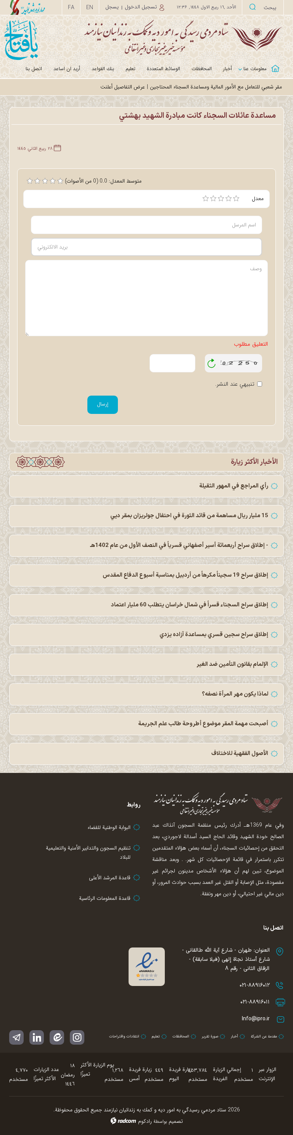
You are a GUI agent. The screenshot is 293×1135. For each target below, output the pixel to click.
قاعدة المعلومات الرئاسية (104, 898)
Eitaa (57, 1037)
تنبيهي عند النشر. (234, 384)
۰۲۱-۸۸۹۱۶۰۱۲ (255, 985)
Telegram (16, 1037)
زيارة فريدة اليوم (180, 1074)
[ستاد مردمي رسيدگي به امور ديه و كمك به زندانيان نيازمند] (146, 37)
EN (89, 7)
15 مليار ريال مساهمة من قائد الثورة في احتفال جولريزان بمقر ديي (189, 515)
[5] (236, 198)
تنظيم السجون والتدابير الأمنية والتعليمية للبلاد (88, 852)
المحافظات (180, 1036)
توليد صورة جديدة (212, 363)
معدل (258, 198)
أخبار (234, 1036)
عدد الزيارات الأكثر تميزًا (46, 1074)
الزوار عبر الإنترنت (267, 1074)
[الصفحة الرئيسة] (278, 64)
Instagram (77, 1037)
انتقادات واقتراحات (124, 1036)
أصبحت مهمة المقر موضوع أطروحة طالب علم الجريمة (203, 724)
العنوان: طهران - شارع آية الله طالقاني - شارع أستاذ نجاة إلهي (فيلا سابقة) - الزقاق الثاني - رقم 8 (226, 959)
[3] (220, 198)
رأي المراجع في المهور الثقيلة (233, 486)
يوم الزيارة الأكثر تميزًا (97, 1069)
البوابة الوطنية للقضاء (108, 827)
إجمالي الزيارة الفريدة (227, 1074)
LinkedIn (36, 1037)
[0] (29, 181)
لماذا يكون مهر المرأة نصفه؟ (235, 694)
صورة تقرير (210, 1036)
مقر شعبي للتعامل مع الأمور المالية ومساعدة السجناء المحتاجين (216, 87)
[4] (228, 198)
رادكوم (145, 1121)
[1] (205, 198)
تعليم (156, 1036)
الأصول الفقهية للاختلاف (239, 753)
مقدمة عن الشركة (264, 1036)
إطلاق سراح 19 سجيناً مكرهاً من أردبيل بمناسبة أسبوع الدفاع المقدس (185, 575)
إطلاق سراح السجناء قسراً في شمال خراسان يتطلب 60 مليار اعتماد (189, 605)
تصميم (176, 1121)
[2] (213, 198)
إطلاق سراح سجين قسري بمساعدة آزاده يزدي (213, 634)
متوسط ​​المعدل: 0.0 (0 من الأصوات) (103, 181)
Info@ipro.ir (256, 1019)
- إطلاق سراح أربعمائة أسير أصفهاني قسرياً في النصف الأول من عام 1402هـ (179, 545)
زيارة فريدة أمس (140, 1074)
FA (71, 7)
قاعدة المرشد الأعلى (109, 878)
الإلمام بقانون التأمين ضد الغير (232, 664)
